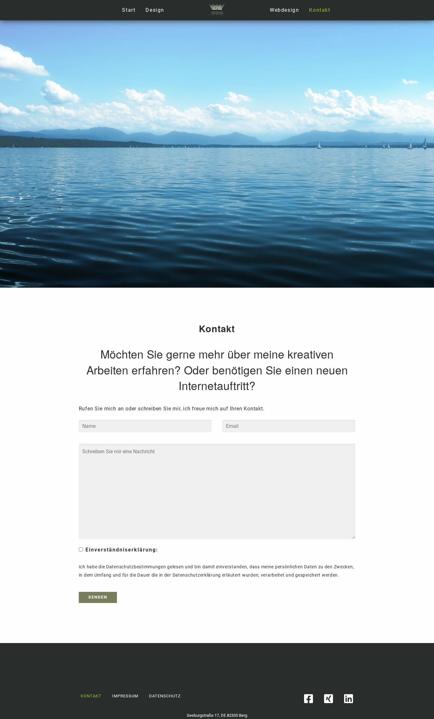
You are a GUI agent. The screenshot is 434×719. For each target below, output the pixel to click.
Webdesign (284, 10)
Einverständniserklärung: (121, 550)
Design (155, 10)
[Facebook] (309, 698)
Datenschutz (165, 696)
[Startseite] (217, 10)
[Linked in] (349, 698)
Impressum (125, 696)
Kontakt (319, 10)
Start (128, 10)
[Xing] (329, 698)
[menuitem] (284, 10)
